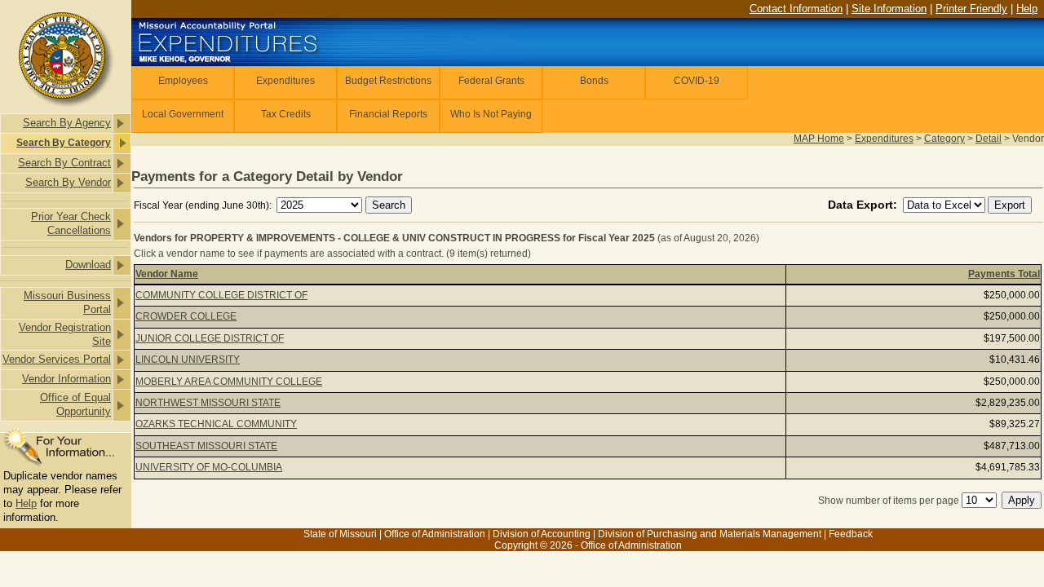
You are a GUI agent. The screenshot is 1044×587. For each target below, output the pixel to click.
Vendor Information (66, 379)
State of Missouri (340, 534)
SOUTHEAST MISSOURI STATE (206, 446)
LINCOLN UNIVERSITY (187, 359)
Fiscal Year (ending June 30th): (204, 205)
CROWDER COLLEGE (186, 316)
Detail (988, 138)
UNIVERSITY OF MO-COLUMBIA (208, 467)
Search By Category (63, 142)
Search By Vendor (68, 182)
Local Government (182, 114)
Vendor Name (166, 274)
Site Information (889, 8)
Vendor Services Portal (56, 359)
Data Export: (864, 204)
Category (944, 138)
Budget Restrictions (388, 80)
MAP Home (819, 138)
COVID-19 (696, 80)
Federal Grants (491, 80)
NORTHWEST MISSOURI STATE (208, 402)
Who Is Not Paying (491, 114)
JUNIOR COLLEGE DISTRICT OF (209, 338)
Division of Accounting (542, 534)
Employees (183, 80)
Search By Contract (64, 163)
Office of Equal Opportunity (75, 404)
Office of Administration (434, 534)
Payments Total (1004, 274)
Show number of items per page (888, 500)
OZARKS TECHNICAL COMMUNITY (216, 424)
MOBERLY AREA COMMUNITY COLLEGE (228, 381)
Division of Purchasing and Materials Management (709, 534)
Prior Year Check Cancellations (71, 223)
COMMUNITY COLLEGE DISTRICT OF (221, 295)
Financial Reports (388, 114)
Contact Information (796, 8)
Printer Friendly (971, 8)
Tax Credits (286, 114)
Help (26, 503)
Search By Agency (67, 123)
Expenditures (285, 80)
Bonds (594, 80)
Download (88, 264)
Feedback (851, 534)
